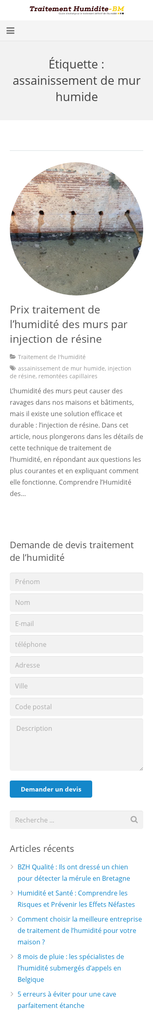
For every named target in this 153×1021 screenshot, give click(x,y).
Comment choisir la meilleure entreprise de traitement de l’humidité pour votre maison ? (80, 930)
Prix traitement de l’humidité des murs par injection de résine (69, 324)
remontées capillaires (68, 376)
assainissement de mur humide (61, 368)
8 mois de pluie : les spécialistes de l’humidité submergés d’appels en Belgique (71, 968)
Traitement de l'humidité (52, 357)
